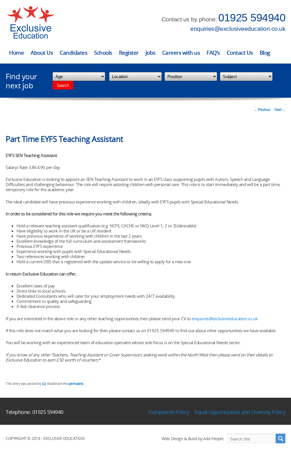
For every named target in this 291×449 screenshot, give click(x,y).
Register (129, 52)
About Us (42, 52)
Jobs (150, 52)
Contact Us (240, 52)
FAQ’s (213, 52)
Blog (265, 52)
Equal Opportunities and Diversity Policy (240, 412)
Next (280, 109)
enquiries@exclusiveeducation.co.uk (237, 28)
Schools (103, 52)
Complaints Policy (169, 412)
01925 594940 (251, 18)
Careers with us (181, 52)
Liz (44, 383)
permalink (75, 383)
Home (16, 52)
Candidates (73, 52)
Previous (262, 109)
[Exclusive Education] (30, 22)
